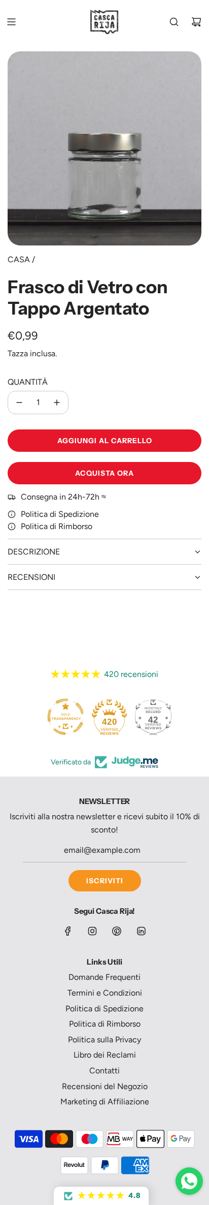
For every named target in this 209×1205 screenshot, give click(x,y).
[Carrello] (196, 22)
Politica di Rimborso (56, 526)
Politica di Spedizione (60, 514)
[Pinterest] (117, 931)
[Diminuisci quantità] (19, 402)
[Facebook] (68, 931)
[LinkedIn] (141, 931)
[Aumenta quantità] (57, 402)
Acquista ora (104, 473)
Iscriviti (104, 880)
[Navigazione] (11, 22)
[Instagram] (92, 931)
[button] (101, 1196)
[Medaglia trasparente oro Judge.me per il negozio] (65, 716)
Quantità (28, 382)
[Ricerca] (174, 22)
